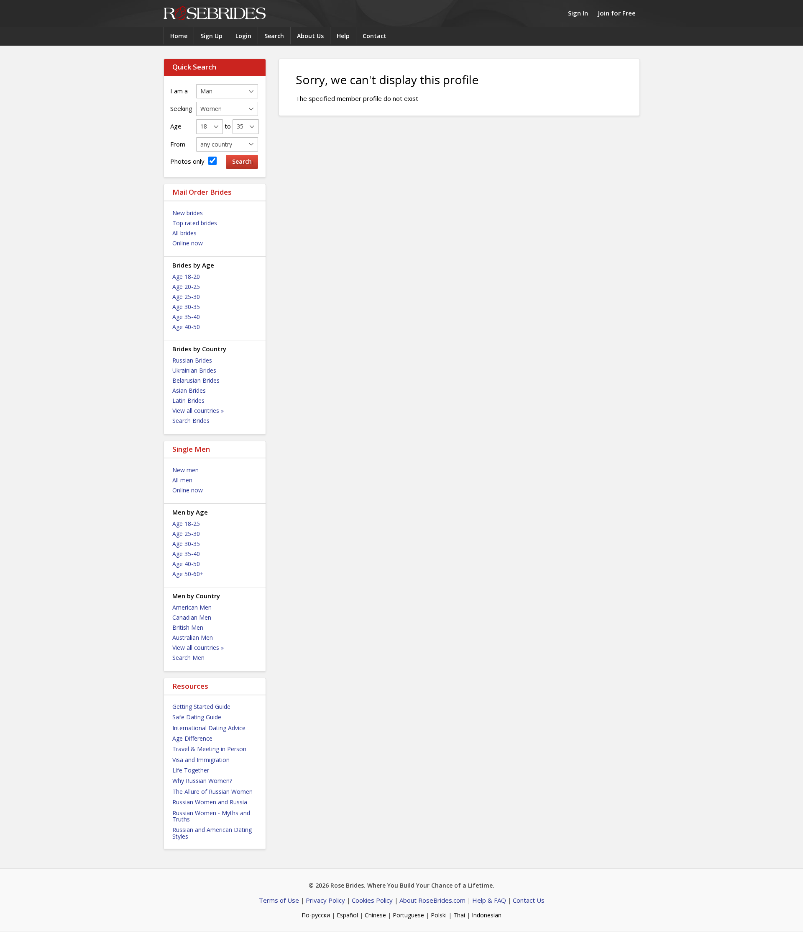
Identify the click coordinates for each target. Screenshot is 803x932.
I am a (179, 91)
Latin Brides (188, 400)
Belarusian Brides (196, 380)
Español (347, 915)
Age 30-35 (186, 307)
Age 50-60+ (188, 574)
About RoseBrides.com (432, 900)
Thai (459, 915)
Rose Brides (215, 13)
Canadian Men (191, 617)
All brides (184, 233)
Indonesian (486, 915)
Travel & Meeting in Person (209, 749)
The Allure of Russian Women (212, 792)
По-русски (316, 915)
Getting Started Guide (201, 707)
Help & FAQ (489, 900)
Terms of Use (279, 900)
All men (182, 480)
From (177, 144)
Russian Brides (192, 360)
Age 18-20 (186, 277)
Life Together (190, 770)
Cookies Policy (372, 900)
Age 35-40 (186, 317)
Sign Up (211, 36)
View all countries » (198, 411)
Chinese (375, 915)
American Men (192, 607)
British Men (187, 627)
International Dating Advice (209, 728)
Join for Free (617, 13)
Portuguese (408, 915)
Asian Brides (189, 390)
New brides (187, 213)
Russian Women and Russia (209, 802)
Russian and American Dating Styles (212, 833)
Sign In (578, 13)
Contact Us (529, 900)
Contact (374, 36)
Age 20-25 (186, 287)
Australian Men (192, 637)
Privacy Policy (325, 900)
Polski (439, 915)
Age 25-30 (186, 297)
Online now (187, 243)
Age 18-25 (186, 524)
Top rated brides (194, 223)
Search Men (188, 658)
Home (178, 36)
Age (176, 126)
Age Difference (192, 738)
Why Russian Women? (202, 781)
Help (343, 36)
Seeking (181, 108)
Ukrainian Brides (194, 370)
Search (274, 36)
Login (243, 36)
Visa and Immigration (201, 760)
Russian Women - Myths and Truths (211, 816)
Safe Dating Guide (196, 717)
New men (185, 470)
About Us (310, 36)
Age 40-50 (186, 327)
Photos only (188, 161)
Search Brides (191, 421)
